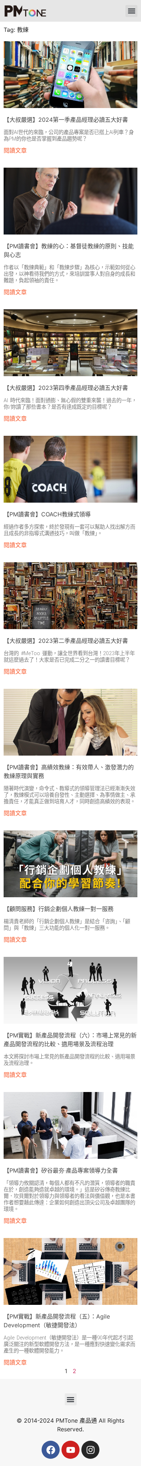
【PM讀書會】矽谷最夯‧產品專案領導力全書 (61, 1170)
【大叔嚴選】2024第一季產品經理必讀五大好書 (66, 119)
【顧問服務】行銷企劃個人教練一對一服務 (59, 908)
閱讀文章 (15, 150)
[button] (131, 11)
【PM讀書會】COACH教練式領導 (47, 514)
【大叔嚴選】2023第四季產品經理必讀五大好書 (66, 387)
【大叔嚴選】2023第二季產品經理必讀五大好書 (66, 640)
